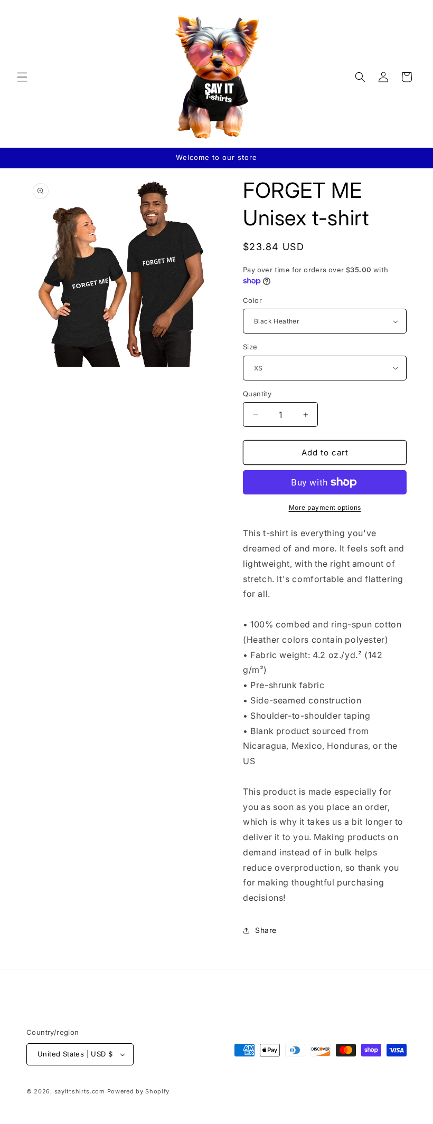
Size (250, 346)
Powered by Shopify (138, 1091)
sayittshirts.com (79, 1091)
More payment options (325, 507)
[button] (22, 77)
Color (252, 300)
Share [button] (266, 930)
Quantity (257, 393)
